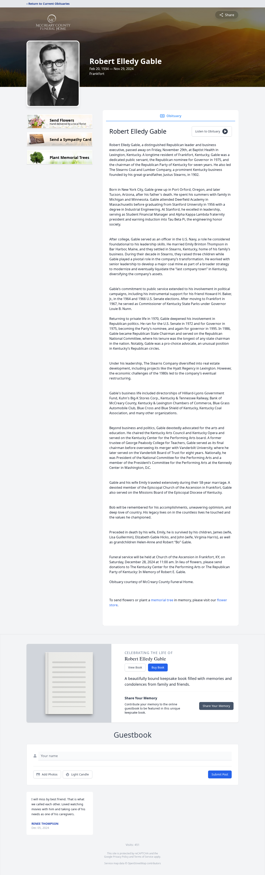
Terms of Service (143, 856)
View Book (135, 667)
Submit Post (220, 774)
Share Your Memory (216, 706)
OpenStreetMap (137, 863)
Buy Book (158, 667)
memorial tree (162, 600)
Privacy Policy (121, 856)
